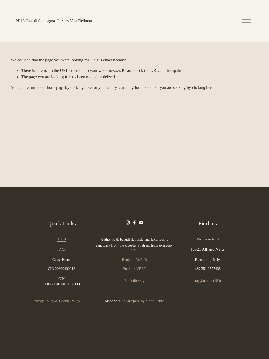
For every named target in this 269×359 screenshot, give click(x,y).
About (61, 239)
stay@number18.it (207, 281)
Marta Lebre (155, 301)
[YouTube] (141, 222)
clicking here (81, 87)
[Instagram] (128, 222)
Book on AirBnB (134, 260)
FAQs (61, 249)
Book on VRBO (134, 268)
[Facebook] (134, 222)
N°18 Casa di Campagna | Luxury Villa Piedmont (54, 21)
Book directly (134, 281)
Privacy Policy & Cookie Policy (56, 301)
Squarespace (131, 301)
